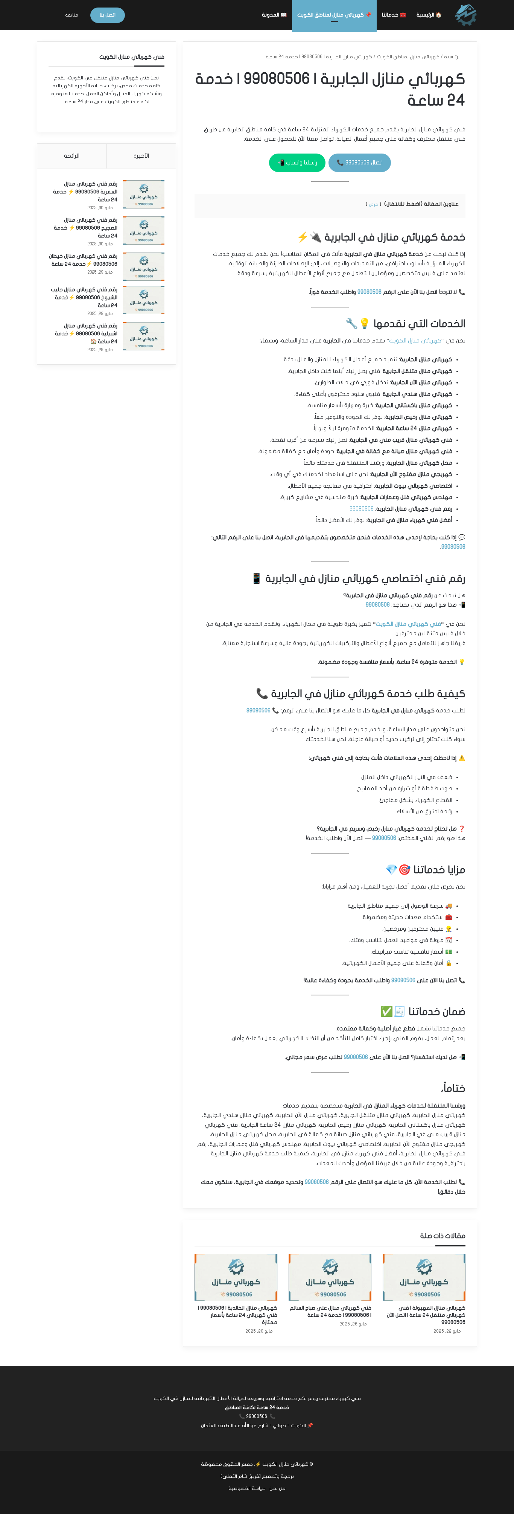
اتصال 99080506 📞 (360, 163)
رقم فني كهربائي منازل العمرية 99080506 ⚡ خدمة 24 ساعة (85, 191)
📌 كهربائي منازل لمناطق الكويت (334, 15)
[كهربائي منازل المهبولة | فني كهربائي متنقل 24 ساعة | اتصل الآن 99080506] (424, 1277)
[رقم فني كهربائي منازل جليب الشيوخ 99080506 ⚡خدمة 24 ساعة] (143, 300)
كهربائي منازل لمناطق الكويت (408, 56)
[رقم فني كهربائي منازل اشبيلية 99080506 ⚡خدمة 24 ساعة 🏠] (143, 336)
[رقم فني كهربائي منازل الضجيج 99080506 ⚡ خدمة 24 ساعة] (143, 230)
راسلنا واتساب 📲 (297, 163)
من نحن (277, 1488)
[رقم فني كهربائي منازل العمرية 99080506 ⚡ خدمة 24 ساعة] (143, 194)
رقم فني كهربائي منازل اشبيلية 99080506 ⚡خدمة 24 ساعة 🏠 (86, 333)
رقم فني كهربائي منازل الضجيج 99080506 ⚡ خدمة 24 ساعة (85, 228)
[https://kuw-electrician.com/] (466, 15)
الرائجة (71, 156)
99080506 (369, 292)
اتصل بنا (108, 15)
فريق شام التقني (240, 1476)
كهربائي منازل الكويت (415, 341)
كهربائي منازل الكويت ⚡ (282, 1464)
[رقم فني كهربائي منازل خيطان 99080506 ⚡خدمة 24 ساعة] (143, 267)
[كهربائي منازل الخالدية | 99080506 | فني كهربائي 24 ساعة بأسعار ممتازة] (236, 1277)
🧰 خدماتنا (394, 15)
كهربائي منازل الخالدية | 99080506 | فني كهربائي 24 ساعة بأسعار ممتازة (237, 1315)
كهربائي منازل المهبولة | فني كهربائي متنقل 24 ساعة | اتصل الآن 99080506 (426, 1315)
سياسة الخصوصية (247, 1488)
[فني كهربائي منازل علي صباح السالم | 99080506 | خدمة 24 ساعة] (330, 1277)
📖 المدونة (274, 15)
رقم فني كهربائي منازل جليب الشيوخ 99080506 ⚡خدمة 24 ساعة (84, 297)
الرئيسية (453, 56)
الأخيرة (141, 156)
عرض (373, 204)
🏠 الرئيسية (429, 15)
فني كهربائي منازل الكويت (408, 624)
